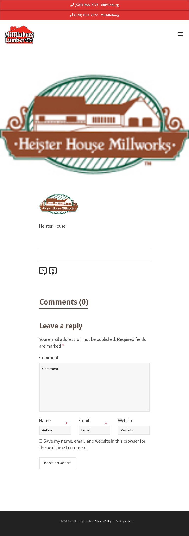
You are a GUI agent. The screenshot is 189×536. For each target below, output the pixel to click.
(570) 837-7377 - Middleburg (96, 15)
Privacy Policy (103, 521)
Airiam (129, 521)
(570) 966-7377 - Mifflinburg (96, 5)
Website (125, 420)
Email (84, 420)
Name (45, 420)
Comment (49, 357)
